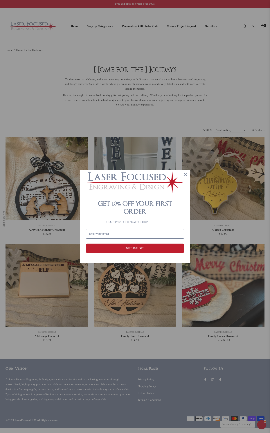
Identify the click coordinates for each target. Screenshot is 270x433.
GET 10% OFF (135, 248)
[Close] (185, 174)
